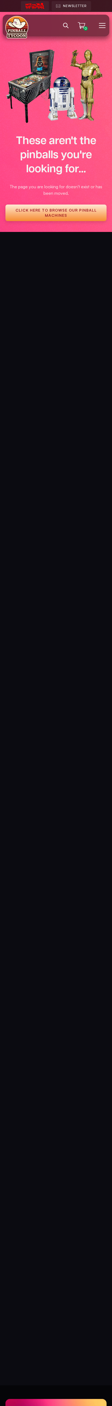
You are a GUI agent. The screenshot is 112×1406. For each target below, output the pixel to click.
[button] (101, 25)
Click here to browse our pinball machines (56, 212)
